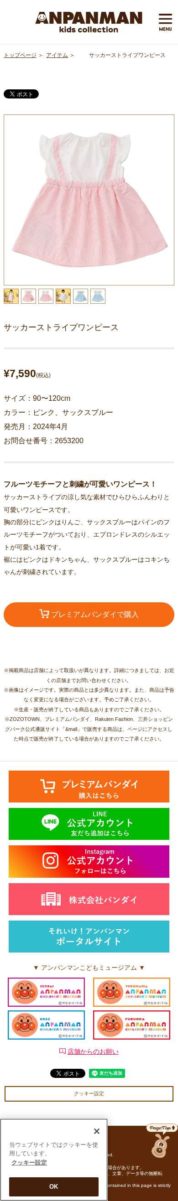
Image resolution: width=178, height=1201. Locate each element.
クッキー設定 (89, 1093)
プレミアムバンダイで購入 (94, 614)
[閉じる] (97, 1131)
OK (53, 1186)
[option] (89, 200)
